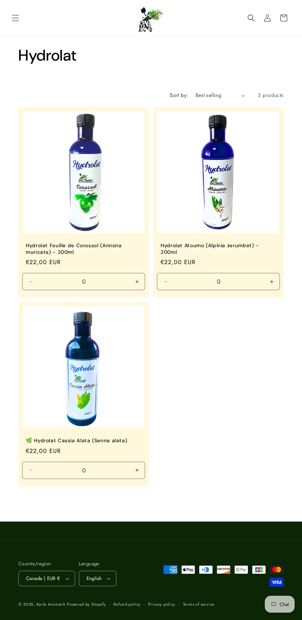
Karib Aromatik (51, 604)
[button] (15, 18)
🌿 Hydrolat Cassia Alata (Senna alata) (76, 440)
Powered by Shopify (86, 604)
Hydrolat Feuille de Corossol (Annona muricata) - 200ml (74, 248)
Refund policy (126, 604)
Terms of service (199, 604)
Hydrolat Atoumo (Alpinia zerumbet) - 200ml (210, 248)
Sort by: (179, 95)
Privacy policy (161, 604)
